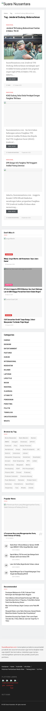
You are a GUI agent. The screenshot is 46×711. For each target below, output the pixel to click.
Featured (8, 353)
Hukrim (7, 453)
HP (38, 449)
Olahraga (9, 254)
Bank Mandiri (23, 438)
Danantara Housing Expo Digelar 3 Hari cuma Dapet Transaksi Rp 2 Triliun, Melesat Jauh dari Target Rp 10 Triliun (22, 619)
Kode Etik (19, 666)
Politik (7, 408)
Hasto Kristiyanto (28, 449)
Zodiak (31, 488)
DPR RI (32, 442)
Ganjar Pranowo (25, 445)
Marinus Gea (9, 465)
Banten (33, 438)
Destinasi (24, 442)
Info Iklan (27, 666)
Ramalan (21, 480)
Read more (12, 79)
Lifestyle (9, 284)
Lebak (35, 461)
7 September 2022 (26, 152)
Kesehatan (8, 366)
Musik (6, 383)
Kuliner (7, 370)
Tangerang (8, 488)
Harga (18, 449)
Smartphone (18, 484)
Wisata (7, 421)
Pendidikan (8, 400)
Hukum (7, 357)
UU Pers (39, 669)
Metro (28, 465)
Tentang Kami (30, 669)
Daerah (7, 340)
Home (6, 13)
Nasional (9, 25)
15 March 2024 (9, 294)
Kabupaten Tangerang (12, 457)
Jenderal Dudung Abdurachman (24, 13)
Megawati (20, 465)
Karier (12, 666)
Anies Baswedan (10, 438)
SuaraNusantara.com (9, 647)
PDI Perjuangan (28, 468)
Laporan (7, 374)
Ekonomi (8, 315)
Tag (11, 13)
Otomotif (8, 395)
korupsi (7, 461)
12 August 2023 (9, 325)
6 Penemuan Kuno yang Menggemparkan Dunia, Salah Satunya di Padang (20, 534)
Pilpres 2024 (9, 472)
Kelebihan (26, 457)
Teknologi (8, 412)
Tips (16, 488)
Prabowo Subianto (11, 476)
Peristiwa (8, 404)
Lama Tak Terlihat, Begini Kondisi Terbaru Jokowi (24, 564)
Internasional (10, 361)
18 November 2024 (10, 264)
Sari (9, 85)
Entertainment (10, 348)
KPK (28, 461)
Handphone (9, 449)
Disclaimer (5, 666)
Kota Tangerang (18, 461)
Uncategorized (10, 417)
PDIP (18, 468)
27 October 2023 (17, 85)
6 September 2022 (26, 217)
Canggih (15, 442)
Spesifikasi (29, 484)
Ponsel (19, 472)
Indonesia (16, 453)
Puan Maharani (10, 480)
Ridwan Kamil (31, 480)
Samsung (8, 484)
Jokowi (25, 453)
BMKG (7, 442)
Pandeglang (9, 468)
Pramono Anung (26, 476)
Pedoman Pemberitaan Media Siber (13, 669)
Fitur (15, 445)
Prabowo (27, 472)
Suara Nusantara (13, 152)
